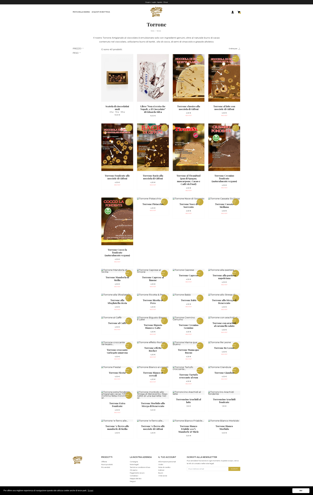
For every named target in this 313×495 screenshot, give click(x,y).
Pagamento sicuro (137, 473)
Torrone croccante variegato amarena (117, 351)
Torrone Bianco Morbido (224, 427)
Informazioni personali (167, 462)
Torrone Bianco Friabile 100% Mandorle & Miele (188, 428)
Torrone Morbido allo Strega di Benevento (153, 405)
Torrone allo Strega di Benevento (224, 302)
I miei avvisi (162, 476)
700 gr (117, 112)
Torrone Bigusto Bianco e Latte (153, 326)
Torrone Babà (188, 300)
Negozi (133, 481)
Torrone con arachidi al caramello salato (224, 324)
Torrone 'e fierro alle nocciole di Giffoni (153, 427)
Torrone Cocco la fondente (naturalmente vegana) (117, 252)
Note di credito (164, 467)
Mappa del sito (135, 478)
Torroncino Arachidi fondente (224, 401)
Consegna (134, 462)
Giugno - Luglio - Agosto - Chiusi (156, 2)
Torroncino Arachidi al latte (188, 401)
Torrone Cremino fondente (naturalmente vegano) (224, 178)
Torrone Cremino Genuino (188, 326)
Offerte (104, 462)
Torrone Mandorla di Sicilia (117, 279)
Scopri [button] (90, 490)
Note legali (134, 464)
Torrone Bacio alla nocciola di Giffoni (153, 177)
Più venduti (105, 467)
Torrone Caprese (188, 275)
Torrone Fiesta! (117, 372)
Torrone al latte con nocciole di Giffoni (224, 108)
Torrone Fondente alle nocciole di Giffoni (117, 177)
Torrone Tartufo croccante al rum (188, 376)
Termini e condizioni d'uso (140, 467)
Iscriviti (234, 469)
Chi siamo (133, 470)
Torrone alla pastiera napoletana (224, 277)
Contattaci (134, 476)
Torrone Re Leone (224, 347)
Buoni (160, 473)
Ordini (160, 464)
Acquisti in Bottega (101, 12)
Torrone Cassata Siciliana (224, 205)
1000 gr (123, 112)
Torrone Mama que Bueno (188, 351)
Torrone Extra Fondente (117, 405)
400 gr (111, 112)
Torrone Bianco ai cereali (153, 374)
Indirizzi (161, 470)
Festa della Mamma (81, 12)
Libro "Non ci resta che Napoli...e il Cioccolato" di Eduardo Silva (153, 109)
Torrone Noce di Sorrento (188, 205)
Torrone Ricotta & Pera (153, 302)
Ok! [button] (300, 491)
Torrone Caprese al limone (153, 279)
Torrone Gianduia (224, 372)
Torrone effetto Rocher (153, 349)
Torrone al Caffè (117, 323)
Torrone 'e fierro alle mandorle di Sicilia (117, 427)
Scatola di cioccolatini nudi (117, 108)
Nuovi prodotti (107, 464)
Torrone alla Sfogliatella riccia (117, 302)
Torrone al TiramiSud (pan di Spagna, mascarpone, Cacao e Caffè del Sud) (189, 180)
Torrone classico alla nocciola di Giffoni (188, 108)
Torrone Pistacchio (152, 204)
